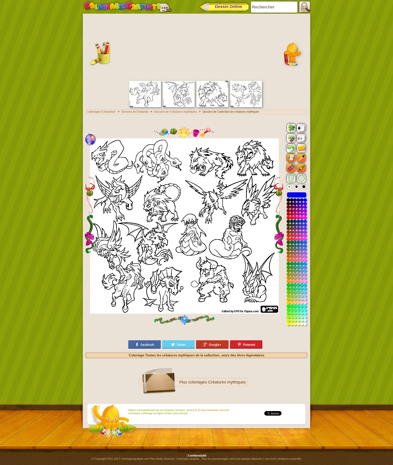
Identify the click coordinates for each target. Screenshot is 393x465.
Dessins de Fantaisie (135, 111)
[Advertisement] (196, 47)
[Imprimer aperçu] (301, 127)
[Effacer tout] (291, 138)
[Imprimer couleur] (301, 138)
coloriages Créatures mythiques (217, 382)
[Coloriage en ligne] (128, 7)
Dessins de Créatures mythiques (175, 111)
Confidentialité (197, 455)
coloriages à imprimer (101, 111)
